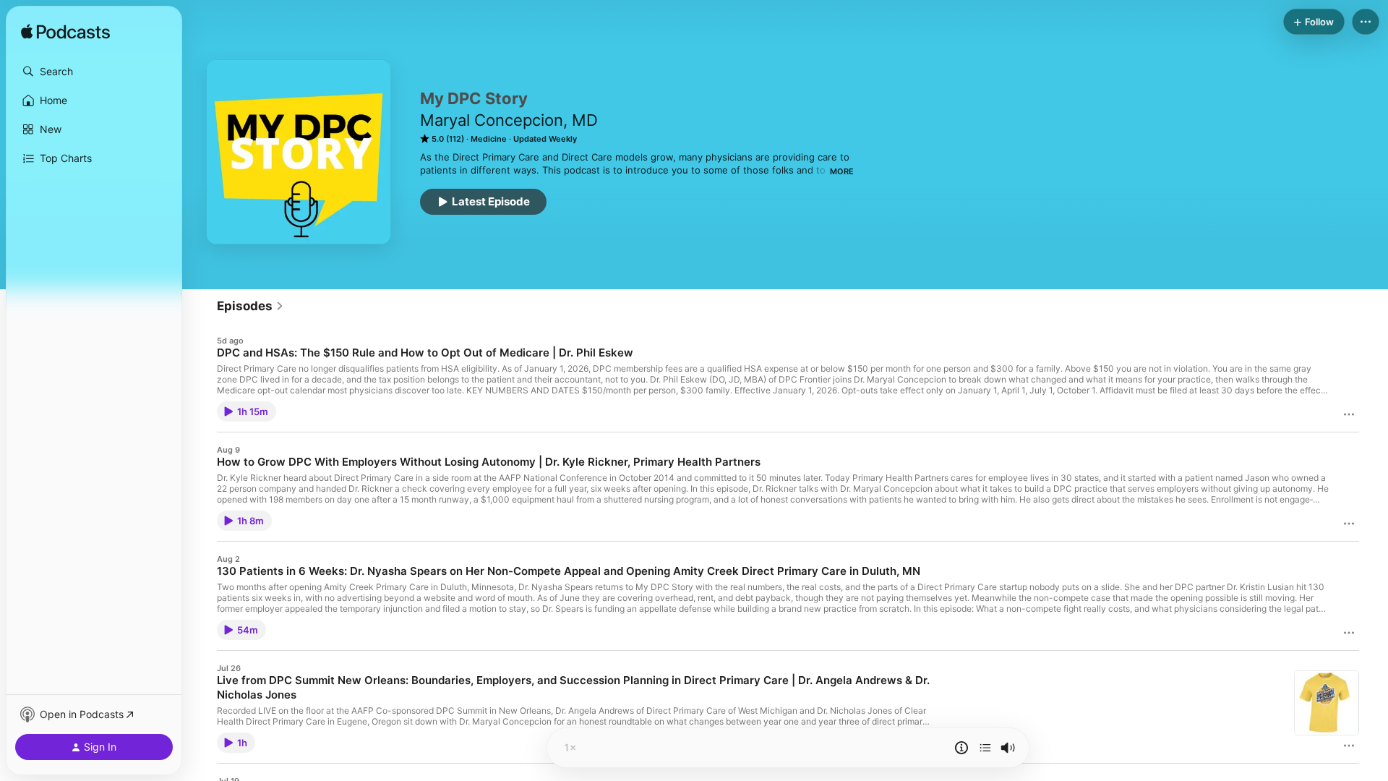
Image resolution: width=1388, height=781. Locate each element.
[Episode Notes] (961, 748)
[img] (65, 32)
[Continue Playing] (985, 748)
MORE (842, 171)
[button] (94, 71)
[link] (250, 306)
